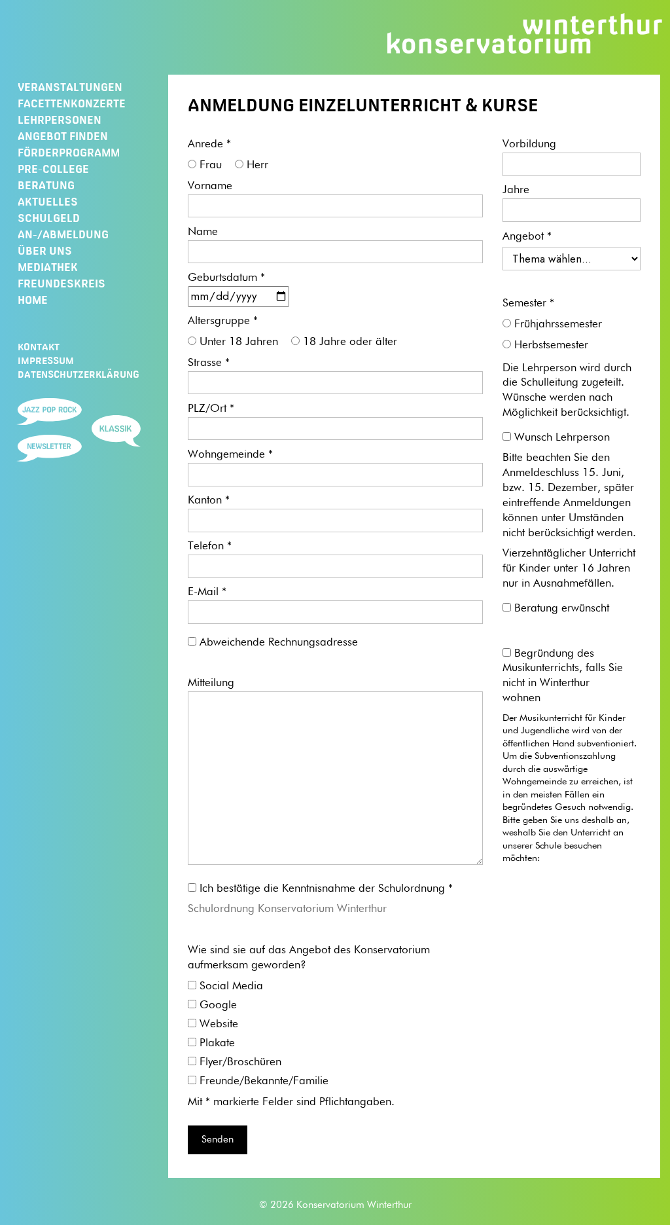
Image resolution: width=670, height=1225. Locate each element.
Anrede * (209, 144)
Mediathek (48, 267)
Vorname (210, 186)
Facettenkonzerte (72, 103)
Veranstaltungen (70, 87)
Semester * (528, 303)
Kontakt (39, 347)
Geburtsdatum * (226, 277)
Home (33, 299)
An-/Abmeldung (63, 234)
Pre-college (53, 168)
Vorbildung (529, 144)
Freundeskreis (61, 283)
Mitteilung (211, 683)
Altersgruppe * (223, 321)
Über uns (45, 250)
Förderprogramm (69, 152)
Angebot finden (63, 136)
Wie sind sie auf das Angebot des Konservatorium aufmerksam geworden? (309, 958)
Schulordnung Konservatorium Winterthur (287, 909)
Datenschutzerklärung (78, 374)
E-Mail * (207, 592)
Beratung (46, 185)
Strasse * (209, 363)
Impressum (46, 361)
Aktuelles (48, 201)
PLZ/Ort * (211, 408)
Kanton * (209, 500)
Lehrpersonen (59, 119)
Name (203, 232)
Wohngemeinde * (230, 454)
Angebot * (527, 236)
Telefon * (210, 546)
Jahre (515, 190)
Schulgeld (49, 218)
